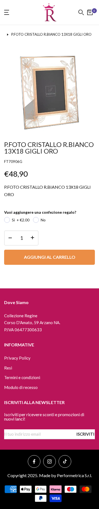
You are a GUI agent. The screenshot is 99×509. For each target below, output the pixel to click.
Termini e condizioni (22, 377)
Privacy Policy (17, 357)
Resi (8, 367)
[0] (90, 12)
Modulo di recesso (21, 387)
